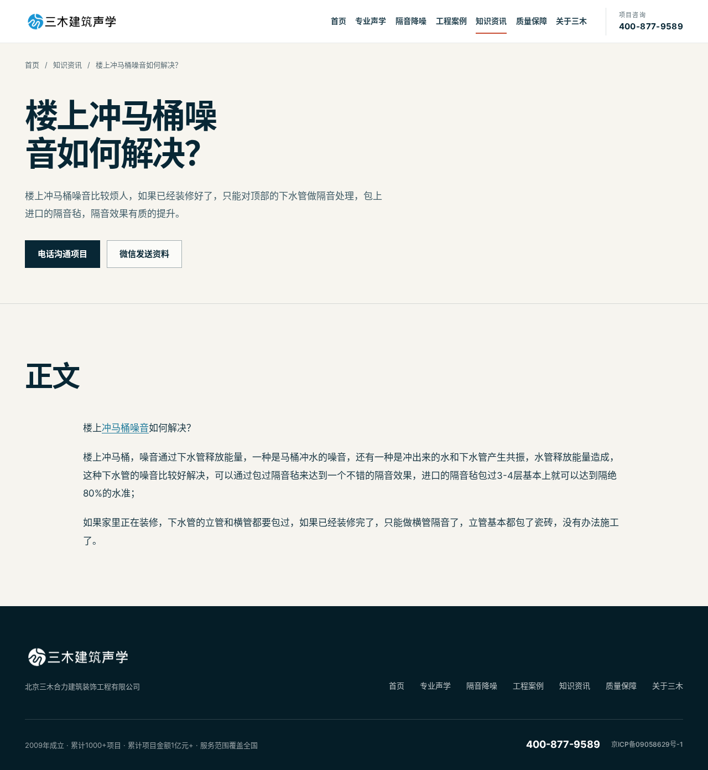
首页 (338, 20)
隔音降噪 (410, 20)
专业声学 (370, 20)
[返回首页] (71, 21)
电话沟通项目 (62, 254)
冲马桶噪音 (125, 427)
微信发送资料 (144, 254)
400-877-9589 (563, 744)
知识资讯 (491, 20)
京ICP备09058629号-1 (647, 744)
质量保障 (531, 20)
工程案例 (451, 20)
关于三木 (571, 20)
